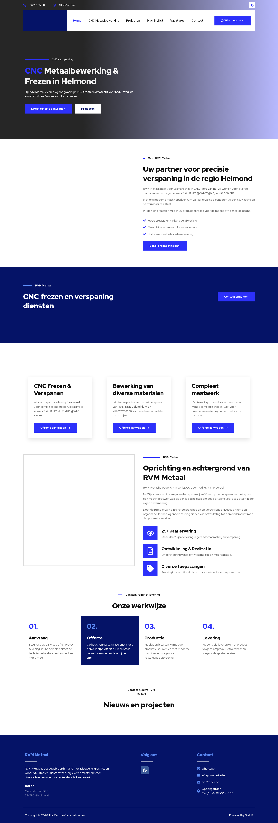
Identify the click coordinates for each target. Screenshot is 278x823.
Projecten (133, 20)
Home (77, 20)
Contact (197, 20)
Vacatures (177, 20)
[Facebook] (252, 5)
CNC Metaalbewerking (103, 20)
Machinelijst (155, 20)
